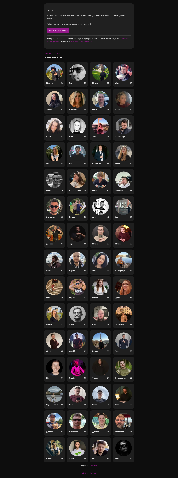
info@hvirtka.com (89, 473)
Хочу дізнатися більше (57, 30)
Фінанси (59, 53)
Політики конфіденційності (82, 41)
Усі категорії (49, 53)
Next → (94, 465)
